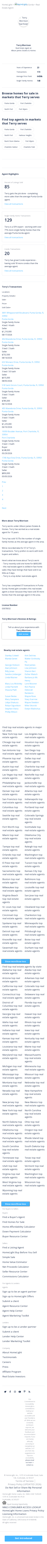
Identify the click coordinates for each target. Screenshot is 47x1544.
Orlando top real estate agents (11, 856)
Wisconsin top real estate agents (35, 1184)
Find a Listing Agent (13, 1247)
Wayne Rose (30, 696)
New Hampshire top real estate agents (33, 1094)
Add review (23, 634)
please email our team (29, 1461)
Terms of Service (24, 1481)
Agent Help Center (12, 1310)
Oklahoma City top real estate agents (33, 838)
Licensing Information (14, 1514)
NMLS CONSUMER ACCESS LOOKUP (21, 1507)
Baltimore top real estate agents (35, 881)
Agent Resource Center (15, 1306)
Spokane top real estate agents (11, 925)
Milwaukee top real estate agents (12, 889)
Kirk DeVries (30, 655)
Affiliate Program (11, 1371)
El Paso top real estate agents (11, 864)
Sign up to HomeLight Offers (18, 1296)
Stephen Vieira (11, 708)
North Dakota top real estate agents (12, 1123)
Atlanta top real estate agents (33, 792)
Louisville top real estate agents (34, 889)
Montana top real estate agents (12, 1084)
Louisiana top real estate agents (12, 1048)
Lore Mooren (31, 683)
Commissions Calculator (15, 1276)
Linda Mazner (11, 677)
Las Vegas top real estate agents (12, 776)
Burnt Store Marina (11, 141)
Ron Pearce (30, 686)
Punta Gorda (9, 103)
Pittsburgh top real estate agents (35, 933)
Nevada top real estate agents (11, 1092)
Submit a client (10, 1301)
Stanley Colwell (12, 655)
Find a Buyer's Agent (13, 1217)
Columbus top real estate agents (12, 809)
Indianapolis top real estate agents (35, 801)
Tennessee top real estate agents (12, 1159)
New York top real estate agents (12, 735)
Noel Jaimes (30, 665)
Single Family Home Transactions (17, 216)
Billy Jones (9, 671)
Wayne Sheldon (32, 702)
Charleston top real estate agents (35, 916)
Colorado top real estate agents (34, 988)
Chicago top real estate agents (11, 744)
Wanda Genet (11, 658)
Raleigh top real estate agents (33, 848)
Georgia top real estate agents (11, 1015)
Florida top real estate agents (33, 1004)
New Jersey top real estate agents (12, 1104)
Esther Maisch (31, 674)
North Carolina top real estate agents (33, 1114)
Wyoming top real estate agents (12, 1192)
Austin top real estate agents (10, 768)
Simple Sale (8, 1257)
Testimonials (9, 1357)
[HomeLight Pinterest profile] (25, 1391)
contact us (29, 1465)
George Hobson (12, 665)
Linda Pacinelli (11, 686)
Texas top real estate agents (32, 1159)
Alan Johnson (11, 668)
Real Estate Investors (13, 1376)
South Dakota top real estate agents (35, 1148)
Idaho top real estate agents (10, 1024)
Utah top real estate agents (9, 1167)
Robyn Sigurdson (13, 705)
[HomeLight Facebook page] (10, 1392)
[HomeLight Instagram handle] (15, 1392)
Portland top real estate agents (34, 809)
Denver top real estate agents (11, 792)
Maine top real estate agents (33, 1048)
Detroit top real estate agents (11, 933)
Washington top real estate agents (35, 856)
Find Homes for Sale (13, 1222)
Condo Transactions (12, 249)
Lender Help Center (13, 1336)
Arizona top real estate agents (11, 979)
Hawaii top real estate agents (33, 1015)
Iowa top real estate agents (32, 1032)
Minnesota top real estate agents (35, 1068)
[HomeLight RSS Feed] (29, 1392)
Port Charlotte (25, 103)
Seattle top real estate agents (11, 817)
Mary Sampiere (12, 699)
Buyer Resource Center (15, 1236)
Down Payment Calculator (16, 1231)
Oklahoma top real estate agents (12, 1131)
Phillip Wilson (11, 712)
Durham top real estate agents (34, 949)
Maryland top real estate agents (12, 1056)
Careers (6, 1362)
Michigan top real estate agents (12, 1068)
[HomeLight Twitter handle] (5, 1392)
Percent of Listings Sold (13, 182)
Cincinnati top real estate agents (12, 916)
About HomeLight (12, 1352)
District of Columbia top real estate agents (12, 1006)
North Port (8, 109)
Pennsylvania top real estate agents (12, 1139)
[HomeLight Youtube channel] (20, 1392)
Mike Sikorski (31, 705)
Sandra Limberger (13, 674)
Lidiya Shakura (11, 702)
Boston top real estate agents (11, 881)
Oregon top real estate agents (33, 1131)
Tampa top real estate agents (10, 848)
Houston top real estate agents (34, 744)
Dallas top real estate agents (33, 760)
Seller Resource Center (14, 1271)
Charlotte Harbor (11, 147)
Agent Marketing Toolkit (15, 1315)
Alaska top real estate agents (33, 971)
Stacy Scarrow (31, 699)
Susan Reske (11, 696)
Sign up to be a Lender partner (19, 1326)
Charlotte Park (29, 147)
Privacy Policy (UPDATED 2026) (24, 1484)
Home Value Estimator (14, 1262)
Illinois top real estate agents (33, 1024)
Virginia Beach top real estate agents (10, 899)
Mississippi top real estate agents (12, 1076)
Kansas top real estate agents (10, 1040)
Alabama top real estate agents (11, 971)
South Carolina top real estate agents (10, 1150)
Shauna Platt (11, 690)
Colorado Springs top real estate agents (34, 819)
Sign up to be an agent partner (19, 1291)
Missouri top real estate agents (34, 1076)
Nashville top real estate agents (34, 776)
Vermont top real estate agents (34, 1167)
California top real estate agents (12, 988)
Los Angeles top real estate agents (35, 735)
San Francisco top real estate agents (12, 801)
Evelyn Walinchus (32, 708)
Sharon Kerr (30, 671)
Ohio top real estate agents (32, 1123)
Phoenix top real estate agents (11, 760)
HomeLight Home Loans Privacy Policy (23, 1510)
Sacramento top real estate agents (12, 872)
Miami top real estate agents (10, 836)
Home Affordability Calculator (18, 1226)
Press (5, 1366)
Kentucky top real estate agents (34, 1040)
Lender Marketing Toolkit (16, 1341)
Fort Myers (23, 109)
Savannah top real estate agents (12, 949)
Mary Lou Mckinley (13, 683)
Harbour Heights (25, 135)
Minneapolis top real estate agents (35, 925)
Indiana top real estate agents (11, 1032)
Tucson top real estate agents (33, 864)
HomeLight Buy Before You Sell (19, 1252)
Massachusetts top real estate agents (33, 1058)
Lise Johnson (30, 668)
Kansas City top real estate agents (35, 872)
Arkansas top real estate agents (34, 979)
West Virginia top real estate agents (12, 1184)
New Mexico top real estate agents (35, 1104)
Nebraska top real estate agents (34, 1084)
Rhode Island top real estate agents (35, 1139)
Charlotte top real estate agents (34, 768)
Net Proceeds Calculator (15, 1266)
